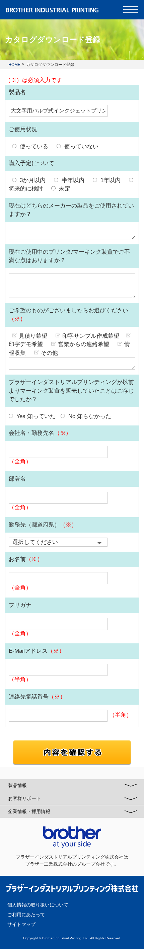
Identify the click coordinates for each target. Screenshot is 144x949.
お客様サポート (24, 798)
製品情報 (17, 785)
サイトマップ (21, 924)
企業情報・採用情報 (29, 811)
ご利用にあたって (26, 914)
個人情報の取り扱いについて (37, 904)
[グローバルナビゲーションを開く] (130, 9)
